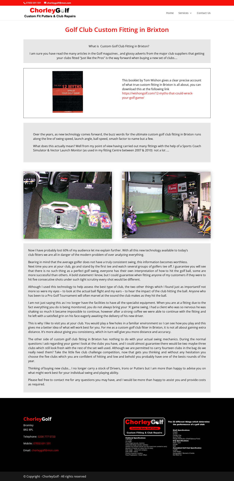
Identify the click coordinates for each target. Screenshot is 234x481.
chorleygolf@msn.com (45, 450)
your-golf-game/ (133, 98)
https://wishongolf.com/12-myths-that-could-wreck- (157, 93)
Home (170, 13)
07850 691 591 (42, 443)
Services (183, 13)
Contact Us (204, 13)
